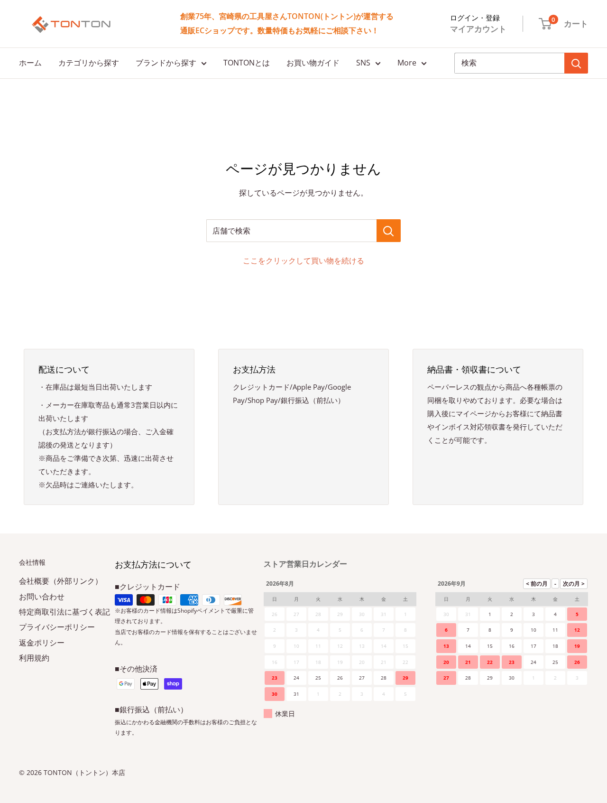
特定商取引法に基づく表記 (64, 612)
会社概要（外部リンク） (60, 581)
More (406, 62)
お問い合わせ (41, 596)
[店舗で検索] (389, 230)
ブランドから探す (166, 62)
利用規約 (34, 658)
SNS (363, 62)
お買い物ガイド (313, 62)
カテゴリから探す (88, 62)
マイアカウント (478, 28)
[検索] (576, 63)
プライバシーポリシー (57, 627)
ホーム (30, 62)
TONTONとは (246, 62)
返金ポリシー (41, 642)
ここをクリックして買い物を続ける (303, 260)
